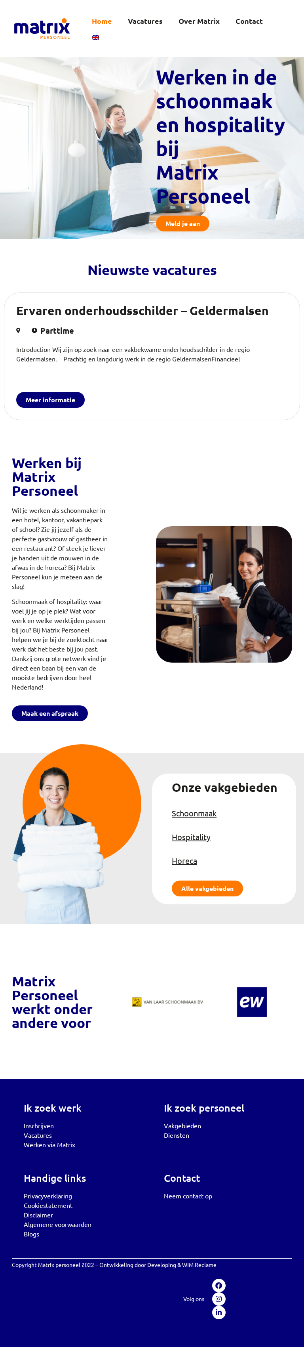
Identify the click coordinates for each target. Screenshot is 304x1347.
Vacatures (145, 20)
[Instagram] (219, 1299)
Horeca (184, 861)
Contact (249, 20)
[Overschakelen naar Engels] (95, 37)
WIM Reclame (199, 1264)
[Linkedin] (219, 1312)
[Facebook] (219, 1285)
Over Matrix (199, 20)
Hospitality (191, 837)
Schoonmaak (194, 813)
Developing (161, 1264)
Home (102, 20)
